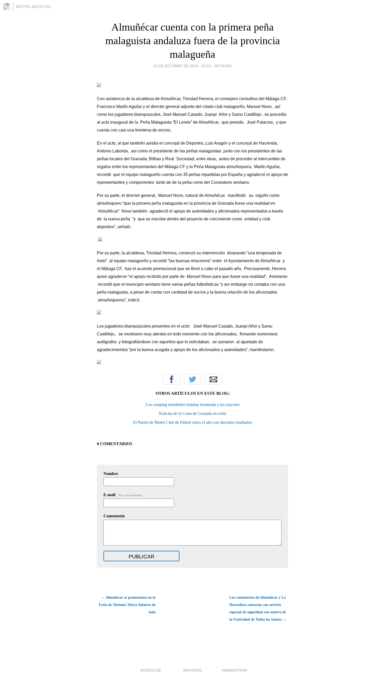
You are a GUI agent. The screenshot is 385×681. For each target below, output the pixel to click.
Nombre (110, 473)
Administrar (234, 670)
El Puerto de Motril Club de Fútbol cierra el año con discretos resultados (192, 422)
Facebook (171, 379)
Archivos (192, 670)
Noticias (223, 66)
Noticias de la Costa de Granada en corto (192, 413)
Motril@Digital (34, 6)
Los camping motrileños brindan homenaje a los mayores (193, 404)
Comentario (114, 516)
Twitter (192, 379)
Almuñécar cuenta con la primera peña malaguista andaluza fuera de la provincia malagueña (192, 40)
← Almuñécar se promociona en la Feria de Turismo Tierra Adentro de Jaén (127, 605)
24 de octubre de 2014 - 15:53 (182, 66)
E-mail (122, 495)
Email (213, 379)
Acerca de (150, 670)
